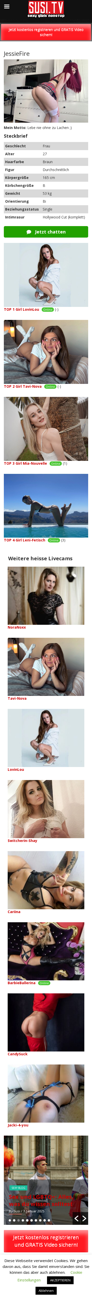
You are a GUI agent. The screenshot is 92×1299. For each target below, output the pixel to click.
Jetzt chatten (50, 232)
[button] (76, 1218)
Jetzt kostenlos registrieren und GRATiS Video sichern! (46, 32)
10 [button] (49, 1220)
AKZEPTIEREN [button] (60, 1280)
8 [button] (40, 1220)
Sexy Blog (20, 1188)
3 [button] (18, 1220)
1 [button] (10, 1220)
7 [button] (36, 1220)
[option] (48, 1180)
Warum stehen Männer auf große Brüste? (44, 1200)
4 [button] (23, 1220)
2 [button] (14, 1220)
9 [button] (44, 1220)
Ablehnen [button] (46, 1290)
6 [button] (31, 1220)
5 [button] (27, 1220)
